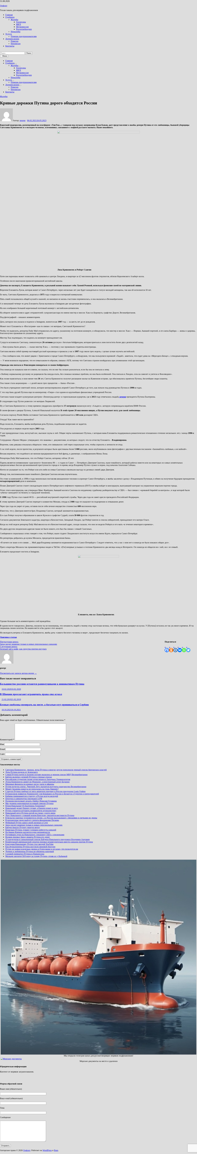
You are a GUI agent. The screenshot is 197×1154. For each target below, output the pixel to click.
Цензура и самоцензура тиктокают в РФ (23, 798)
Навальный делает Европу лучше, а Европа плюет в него (31, 808)
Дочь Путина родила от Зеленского (21, 772)
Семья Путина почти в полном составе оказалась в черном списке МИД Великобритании (46, 774)
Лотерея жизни (12, 39)
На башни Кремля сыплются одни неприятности (27, 832)
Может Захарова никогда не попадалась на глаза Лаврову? (32, 789)
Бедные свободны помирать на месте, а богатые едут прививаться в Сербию (44, 704)
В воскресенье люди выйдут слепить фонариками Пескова (32, 820)
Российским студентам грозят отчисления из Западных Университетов (37, 779)
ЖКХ (18, 24)
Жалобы (14, 19)
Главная (9, 15)
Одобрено (9, 17)
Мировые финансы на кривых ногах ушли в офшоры (29, 784)
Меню (4, 56)
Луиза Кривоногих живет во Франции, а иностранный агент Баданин (37, 782)
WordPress (47, 1150)
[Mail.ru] (175, 647)
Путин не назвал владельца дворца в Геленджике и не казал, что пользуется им (41, 849)
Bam (56, 1150)
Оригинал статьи (8, 637)
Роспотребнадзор (24, 29)
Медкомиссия (22, 27)
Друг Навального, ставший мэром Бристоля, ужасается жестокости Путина (39, 815)
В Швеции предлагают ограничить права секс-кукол (31, 694)
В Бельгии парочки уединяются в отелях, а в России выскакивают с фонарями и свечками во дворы (51, 818)
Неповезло (16, 43)
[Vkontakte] (180, 647)
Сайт (2, 754)
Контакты (9, 46)
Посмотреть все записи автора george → (18, 673)
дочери (122, 397)
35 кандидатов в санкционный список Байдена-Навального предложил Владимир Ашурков (47, 839)
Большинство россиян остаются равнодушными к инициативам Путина (42, 684)
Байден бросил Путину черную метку (22, 827)
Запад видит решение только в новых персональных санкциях (33, 825)
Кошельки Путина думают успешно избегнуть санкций (30, 830)
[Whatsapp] (184, 647)
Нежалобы (15, 31)
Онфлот (3, 6)
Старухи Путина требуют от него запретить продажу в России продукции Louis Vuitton (45, 791)
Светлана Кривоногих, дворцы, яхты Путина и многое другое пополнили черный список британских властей (56, 770)
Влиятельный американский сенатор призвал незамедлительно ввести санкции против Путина (49, 842)
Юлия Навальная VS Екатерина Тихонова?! (25, 806)
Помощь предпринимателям (24, 36)
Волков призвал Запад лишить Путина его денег (27, 837)
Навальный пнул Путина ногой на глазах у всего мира (30, 813)
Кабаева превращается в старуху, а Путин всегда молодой (31, 796)
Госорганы (21, 22)
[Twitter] (188, 647)
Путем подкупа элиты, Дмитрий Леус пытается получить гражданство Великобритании (45, 786)
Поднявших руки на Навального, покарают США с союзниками (34, 834)
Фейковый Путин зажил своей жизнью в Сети (26, 822)
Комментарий (7, 739)
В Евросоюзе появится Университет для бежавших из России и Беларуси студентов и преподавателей (52, 794)
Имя (2, 744)
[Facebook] (167, 647)
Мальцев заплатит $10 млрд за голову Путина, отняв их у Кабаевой (36, 856)
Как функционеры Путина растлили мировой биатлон (30, 847)
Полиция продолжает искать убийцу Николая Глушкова (31, 801)
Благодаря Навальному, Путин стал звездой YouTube (29, 844)
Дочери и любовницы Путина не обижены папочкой (29, 851)
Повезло (14, 41)
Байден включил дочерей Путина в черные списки (28, 777)
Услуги (8, 34)
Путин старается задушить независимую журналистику (30, 810)
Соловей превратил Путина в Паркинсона (24, 854)
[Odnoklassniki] (171, 647)
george (22, 120)
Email (2, 749)
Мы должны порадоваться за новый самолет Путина (29, 803)
